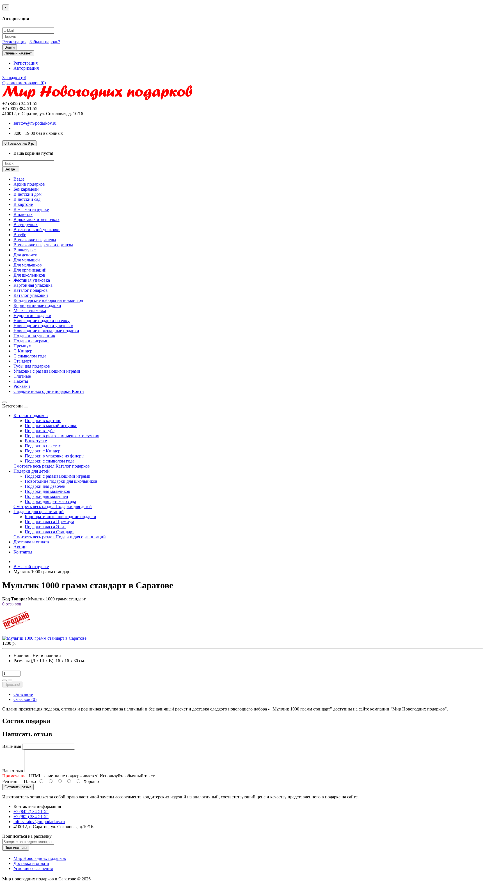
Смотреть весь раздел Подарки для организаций (59, 536)
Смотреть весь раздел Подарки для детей (52, 506)
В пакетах (23, 214)
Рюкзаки (21, 386)
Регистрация (14, 41)
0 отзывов (11, 604)
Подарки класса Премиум (49, 521)
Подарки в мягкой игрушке (51, 425)
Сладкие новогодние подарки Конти (48, 391)
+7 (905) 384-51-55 (31, 816)
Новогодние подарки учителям (43, 325)
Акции (20, 547)
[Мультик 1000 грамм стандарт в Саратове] (44, 638)
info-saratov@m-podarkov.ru (39, 821)
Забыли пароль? (44, 41)
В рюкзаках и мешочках (36, 219)
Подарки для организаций (38, 511)
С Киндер (22, 351)
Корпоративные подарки (37, 305)
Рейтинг (10, 781)
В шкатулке (24, 249)
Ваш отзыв (12, 770)
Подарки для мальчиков (47, 491)
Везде (18, 179)
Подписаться (15, 848)
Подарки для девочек (45, 486)
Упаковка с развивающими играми (46, 371)
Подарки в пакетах (43, 445)
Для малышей (26, 260)
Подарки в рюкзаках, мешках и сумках (62, 435)
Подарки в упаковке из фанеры (54, 456)
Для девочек (25, 254)
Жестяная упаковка (31, 280)
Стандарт (22, 361)
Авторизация (26, 68)
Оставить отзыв (17, 787)
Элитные (22, 376)
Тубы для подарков (31, 366)
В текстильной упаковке (36, 229)
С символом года (29, 356)
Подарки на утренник (34, 335)
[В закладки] (4, 680)
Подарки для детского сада (50, 501)
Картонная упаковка (32, 285)
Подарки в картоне (43, 420)
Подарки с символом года (49, 461)
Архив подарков (29, 184)
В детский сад (26, 199)
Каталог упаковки (30, 295)
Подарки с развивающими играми (57, 476)
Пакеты (20, 381)
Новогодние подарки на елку (41, 320)
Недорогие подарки (32, 315)
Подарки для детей (31, 471)
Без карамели (26, 189)
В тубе (19, 234)
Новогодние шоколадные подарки (46, 330)
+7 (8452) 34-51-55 (31, 811)
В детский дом (27, 194)
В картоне (23, 204)
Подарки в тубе (39, 430)
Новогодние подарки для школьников (61, 481)
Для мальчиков (27, 265)
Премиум (22, 345)
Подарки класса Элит (45, 526)
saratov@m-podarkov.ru (34, 123)
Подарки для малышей (46, 496)
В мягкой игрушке (31, 209)
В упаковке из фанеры (34, 239)
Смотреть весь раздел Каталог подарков (51, 466)
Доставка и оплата (31, 541)
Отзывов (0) (24, 699)
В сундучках (25, 224)
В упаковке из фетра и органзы (43, 244)
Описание (23, 694)
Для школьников (29, 275)
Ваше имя (11, 746)
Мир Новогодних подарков (39, 858)
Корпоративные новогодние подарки (60, 516)
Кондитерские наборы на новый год (48, 300)
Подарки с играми (31, 340)
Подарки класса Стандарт (49, 531)
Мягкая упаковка (29, 310)
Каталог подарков (30, 290)
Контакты (22, 552)
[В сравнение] (10, 680)
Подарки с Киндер (42, 450)
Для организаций (30, 270)
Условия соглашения (33, 868)
